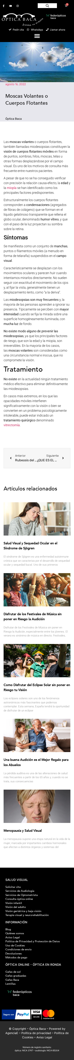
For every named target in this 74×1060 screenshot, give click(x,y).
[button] (37, 35)
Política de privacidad (36, 1033)
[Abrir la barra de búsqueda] (47, 5)
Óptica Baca (37, 1028)
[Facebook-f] (3, 5)
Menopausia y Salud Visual (23, 830)
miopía (12, 188)
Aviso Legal (44, 1037)
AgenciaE (11, 1033)
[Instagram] (17, 5)
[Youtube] (10, 5)
